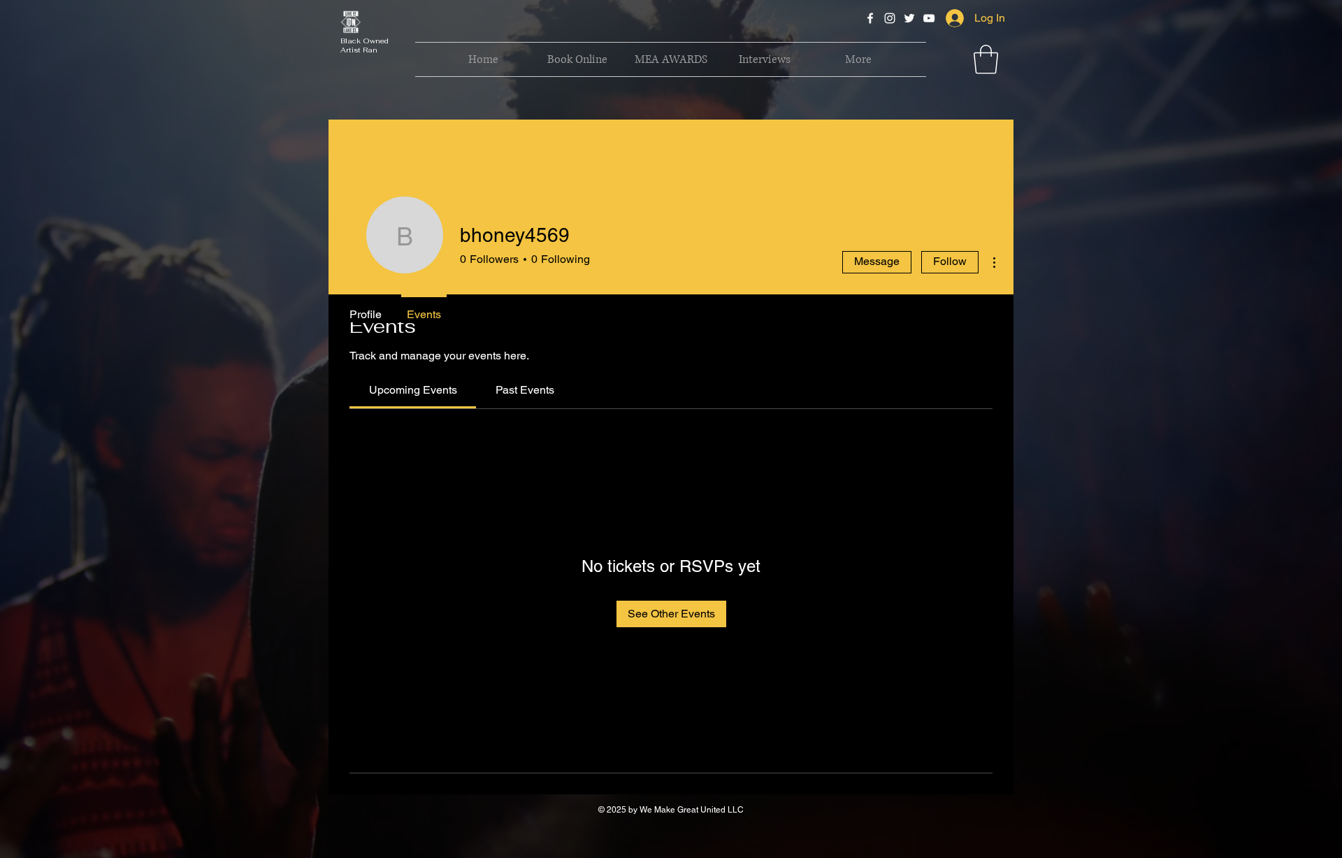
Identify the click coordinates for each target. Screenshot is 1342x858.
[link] (413, 389)
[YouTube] (929, 18)
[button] (986, 59)
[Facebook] (870, 18)
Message (877, 261)
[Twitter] (909, 18)
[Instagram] (890, 18)
